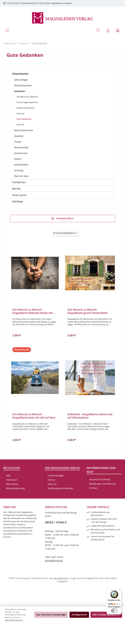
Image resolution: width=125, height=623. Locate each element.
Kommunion (21, 153)
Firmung (18, 170)
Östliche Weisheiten (26, 107)
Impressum (11, 479)
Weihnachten (21, 147)
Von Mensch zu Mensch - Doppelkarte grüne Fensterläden (87, 311)
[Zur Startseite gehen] (62, 17)
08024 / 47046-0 (56, 522)
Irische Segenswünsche (27, 102)
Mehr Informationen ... (14, 620)
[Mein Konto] (108, 30)
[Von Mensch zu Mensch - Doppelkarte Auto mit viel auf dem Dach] (35, 377)
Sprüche (20, 124)
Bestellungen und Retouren (102, 483)
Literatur (20, 113)
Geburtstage (21, 79)
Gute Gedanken (24, 119)
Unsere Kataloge (55, 475)
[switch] (114, 611)
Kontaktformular (54, 560)
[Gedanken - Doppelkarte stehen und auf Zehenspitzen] (90, 377)
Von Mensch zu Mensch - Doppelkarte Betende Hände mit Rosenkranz (32, 311)
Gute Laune (19, 195)
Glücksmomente (23, 85)
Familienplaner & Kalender (60, 488)
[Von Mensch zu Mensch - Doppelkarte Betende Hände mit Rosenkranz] (35, 273)
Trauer (17, 141)
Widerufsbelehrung (15, 488)
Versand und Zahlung (99, 479)
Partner (51, 479)
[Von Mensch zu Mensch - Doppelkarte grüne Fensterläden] (90, 273)
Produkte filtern (64, 218)
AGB (8, 475)
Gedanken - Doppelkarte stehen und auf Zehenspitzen (89, 416)
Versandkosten (60, 578)
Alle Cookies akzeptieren (106, 614)
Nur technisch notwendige (51, 614)
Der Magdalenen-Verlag (62, 468)
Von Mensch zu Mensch (27, 96)
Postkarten (19, 182)
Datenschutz (12, 484)
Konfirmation (21, 164)
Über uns (52, 484)
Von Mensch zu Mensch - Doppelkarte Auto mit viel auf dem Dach (33, 416)
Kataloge (17, 201)
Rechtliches (11, 468)
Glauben (18, 136)
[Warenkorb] (118, 30)
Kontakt (93, 488)
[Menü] (7, 30)
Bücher (16, 188)
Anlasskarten (20, 73)
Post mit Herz (21, 176)
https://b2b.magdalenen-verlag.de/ (55, 3)
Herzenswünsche (23, 130)
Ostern (18, 158)
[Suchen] (98, 30)
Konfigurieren (79, 614)
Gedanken (19, 91)
